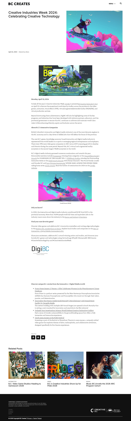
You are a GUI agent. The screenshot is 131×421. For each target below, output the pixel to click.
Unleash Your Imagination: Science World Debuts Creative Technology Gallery (64, 310)
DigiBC (67, 104)
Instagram (10, 411)
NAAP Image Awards (55, 161)
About (40, 418)
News (27, 52)
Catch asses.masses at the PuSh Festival (49, 318)
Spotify (10, 413)
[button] (121, 3)
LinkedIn (10, 409)
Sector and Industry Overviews (76, 217)
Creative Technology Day (89, 104)
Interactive (22, 52)
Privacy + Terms (32, 418)
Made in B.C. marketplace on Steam (48, 228)
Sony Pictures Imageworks (55, 163)
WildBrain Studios (73, 158)
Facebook (10, 412)
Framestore (57, 156)
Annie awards (50, 165)
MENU (111, 4)
